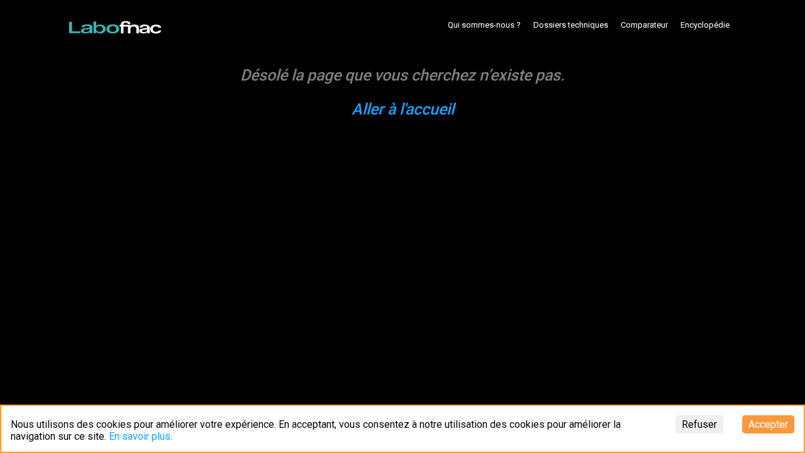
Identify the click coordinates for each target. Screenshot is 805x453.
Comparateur (644, 25)
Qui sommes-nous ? (484, 25)
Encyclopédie (705, 25)
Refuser (699, 424)
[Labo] (116, 24)
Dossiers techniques (570, 25)
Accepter (768, 424)
